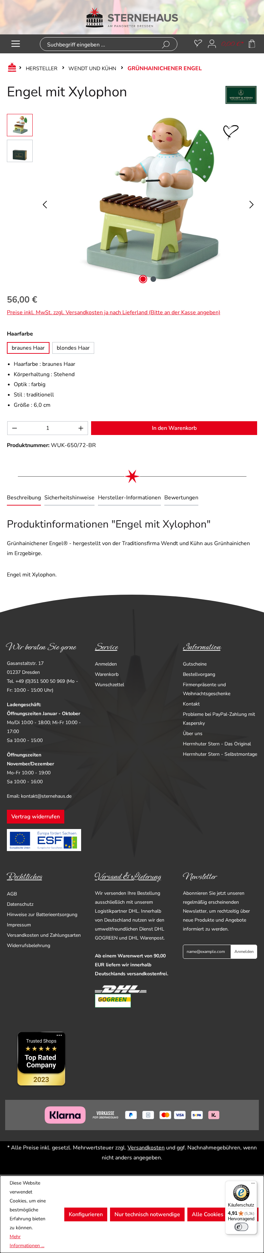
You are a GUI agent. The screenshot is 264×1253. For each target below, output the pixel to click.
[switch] (241, 1227)
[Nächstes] (251, 200)
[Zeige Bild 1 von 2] (143, 279)
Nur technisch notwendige (147, 1214)
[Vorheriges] (45, 200)
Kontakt (191, 704)
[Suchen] (166, 45)
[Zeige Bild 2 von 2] (153, 279)
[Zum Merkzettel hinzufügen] (231, 132)
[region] (132, 200)
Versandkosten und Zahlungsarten (44, 935)
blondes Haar (73, 348)
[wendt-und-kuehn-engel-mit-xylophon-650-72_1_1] (148, 200)
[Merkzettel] (198, 44)
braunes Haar (28, 348)
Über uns (192, 733)
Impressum (19, 925)
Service (106, 647)
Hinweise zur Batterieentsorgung (42, 914)
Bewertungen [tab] (181, 497)
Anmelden (106, 664)
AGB (12, 894)
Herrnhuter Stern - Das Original (217, 744)
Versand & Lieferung (128, 876)
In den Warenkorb (174, 428)
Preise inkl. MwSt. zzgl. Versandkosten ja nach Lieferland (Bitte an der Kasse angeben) (113, 312)
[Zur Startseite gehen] (132, 17)
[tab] (24, 498)
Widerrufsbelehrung (28, 945)
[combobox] (97, 45)
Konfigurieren (86, 1214)
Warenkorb (107, 674)
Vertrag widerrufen (35, 816)
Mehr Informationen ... (27, 1241)
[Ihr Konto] (212, 44)
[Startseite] (10, 68)
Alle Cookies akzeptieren (223, 1214)
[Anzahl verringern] (14, 428)
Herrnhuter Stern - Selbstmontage (220, 754)
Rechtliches (24, 876)
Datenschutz (20, 904)
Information (201, 647)
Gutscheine (195, 664)
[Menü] (15, 44)
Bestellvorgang (199, 674)
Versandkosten (146, 1147)
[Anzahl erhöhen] (81, 428)
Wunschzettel (109, 684)
